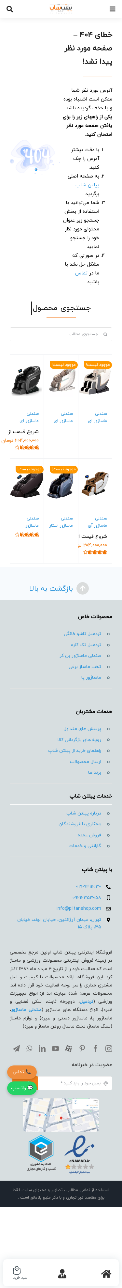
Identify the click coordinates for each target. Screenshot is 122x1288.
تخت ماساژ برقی (85, 667)
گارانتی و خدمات (85, 846)
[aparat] (68, 1048)
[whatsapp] (29, 1048)
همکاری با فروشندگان (80, 824)
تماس (81, 273)
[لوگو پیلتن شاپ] (61, 6)
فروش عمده (89, 835)
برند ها (94, 772)
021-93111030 (88, 887)
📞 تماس (22, 1072)
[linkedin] (42, 1048)
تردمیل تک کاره (86, 645)
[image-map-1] (61, 1100)
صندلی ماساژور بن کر (80, 656)
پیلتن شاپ (87, 185)
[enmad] (61, 1134)
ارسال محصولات (85, 762)
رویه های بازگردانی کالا (79, 740)
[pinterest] (82, 1048)
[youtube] (55, 1048)
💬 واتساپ (22, 1088)
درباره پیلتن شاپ (83, 813)
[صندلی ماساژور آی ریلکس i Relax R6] (95, 484)
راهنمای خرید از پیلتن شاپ (74, 751)
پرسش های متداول (82, 729)
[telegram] (16, 1048)
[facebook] (95, 1048)
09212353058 (87, 898)
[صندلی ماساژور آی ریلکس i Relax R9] (27, 380)
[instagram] (108, 1048)
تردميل (86, 1002)
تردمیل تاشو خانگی (82, 634)
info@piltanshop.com (79, 909)
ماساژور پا (91, 678)
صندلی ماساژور (26, 1010)
